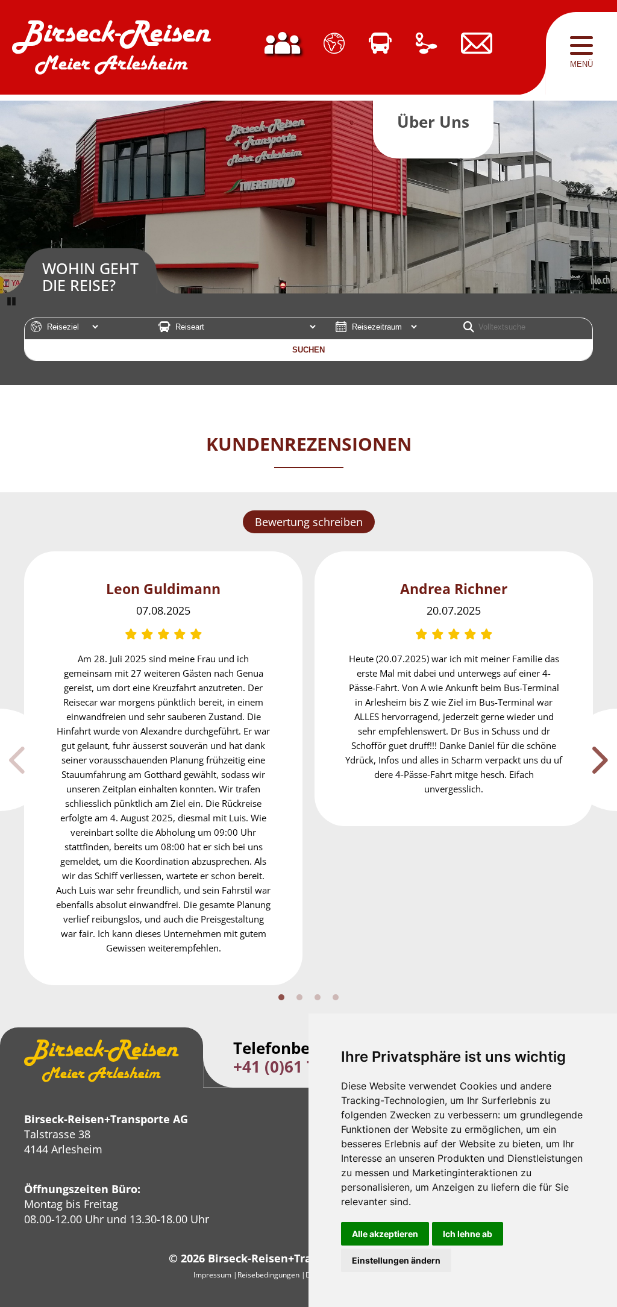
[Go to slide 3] (318, 997)
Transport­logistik (426, 54)
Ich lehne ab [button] (467, 1234)
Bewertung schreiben (309, 522)
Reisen (334, 54)
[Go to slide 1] (281, 997)
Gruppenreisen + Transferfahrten (380, 54)
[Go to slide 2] (299, 997)
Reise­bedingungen (268, 1275)
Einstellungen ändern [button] (396, 1260)
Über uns (282, 53)
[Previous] (25, 760)
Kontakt (476, 54)
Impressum (212, 1275)
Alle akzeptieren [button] (385, 1234)
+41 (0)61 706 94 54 (305, 1066)
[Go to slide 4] (336, 997)
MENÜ (581, 64)
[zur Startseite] (111, 53)
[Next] (591, 760)
